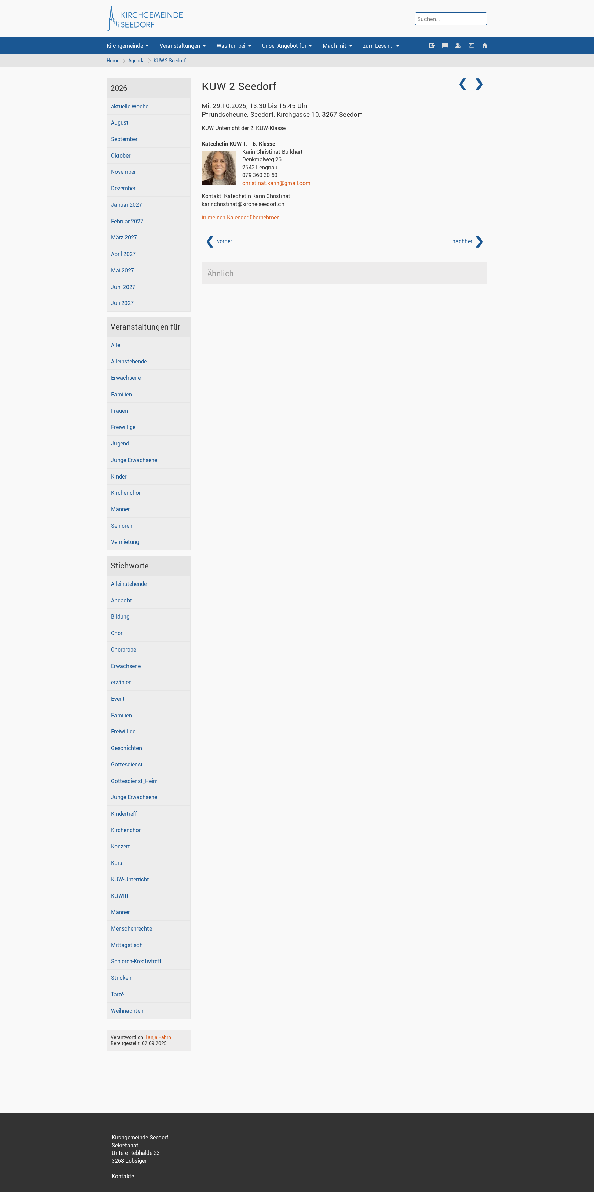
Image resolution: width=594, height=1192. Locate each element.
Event (118, 698)
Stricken (121, 977)
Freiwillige (123, 427)
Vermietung (125, 542)
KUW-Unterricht (130, 879)
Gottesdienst (127, 764)
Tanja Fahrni (159, 1037)
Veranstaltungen (180, 46)
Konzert (120, 846)
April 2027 (123, 254)
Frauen (119, 411)
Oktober (120, 155)
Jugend (120, 443)
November (123, 171)
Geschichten (126, 748)
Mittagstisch (127, 945)
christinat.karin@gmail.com (276, 183)
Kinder (118, 476)
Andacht (121, 600)
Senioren (121, 525)
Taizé (117, 994)
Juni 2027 (123, 287)
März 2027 (124, 237)
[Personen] (458, 45)
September (124, 139)
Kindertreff (124, 813)
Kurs (116, 863)
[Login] (431, 45)
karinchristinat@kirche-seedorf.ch (243, 204)
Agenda (136, 60)
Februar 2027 (127, 221)
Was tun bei (231, 46)
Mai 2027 (122, 270)
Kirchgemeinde (125, 46)
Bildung (120, 616)
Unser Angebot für (284, 46)
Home (113, 60)
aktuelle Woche (129, 106)
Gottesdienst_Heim (134, 781)
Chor (116, 633)
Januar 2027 (126, 204)
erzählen (121, 682)
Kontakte (123, 1176)
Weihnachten (127, 1010)
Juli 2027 (122, 303)
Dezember (123, 188)
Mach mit (334, 46)
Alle (115, 345)
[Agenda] (445, 45)
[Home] (484, 45)
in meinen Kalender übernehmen (241, 217)
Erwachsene (126, 378)
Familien (121, 394)
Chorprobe (123, 649)
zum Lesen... (378, 46)
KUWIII (119, 896)
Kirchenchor (126, 492)
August (120, 122)
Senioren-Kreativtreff (136, 961)
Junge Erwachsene (134, 460)
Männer (120, 509)
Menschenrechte (131, 928)
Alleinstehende (129, 361)
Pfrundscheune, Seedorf (282, 114)
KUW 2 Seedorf (170, 60)
